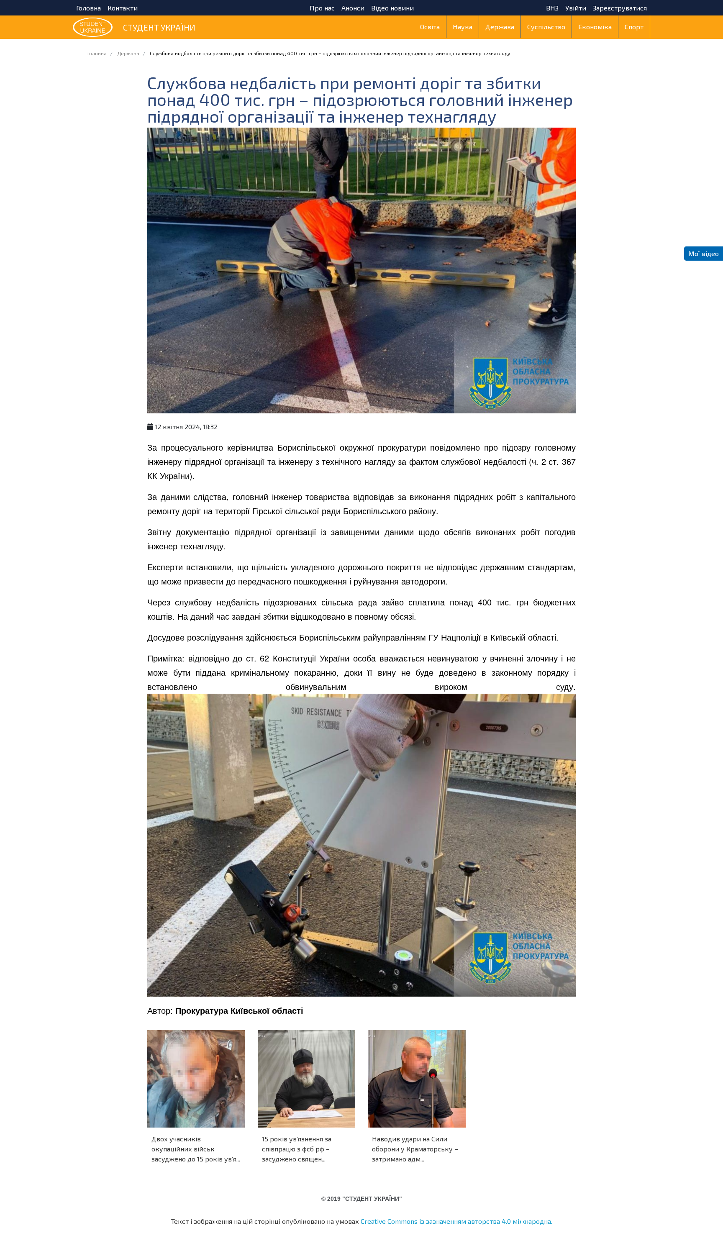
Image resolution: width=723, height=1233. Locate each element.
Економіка (595, 27)
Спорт (634, 27)
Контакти (123, 8)
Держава (499, 27)
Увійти (575, 8)
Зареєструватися (620, 8)
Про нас (322, 8)
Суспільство (546, 27)
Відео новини (392, 8)
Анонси (352, 8)
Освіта (430, 27)
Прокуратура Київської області (239, 1010)
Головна (88, 8)
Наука (462, 27)
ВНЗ (552, 8)
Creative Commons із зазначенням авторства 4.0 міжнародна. (456, 1221)
